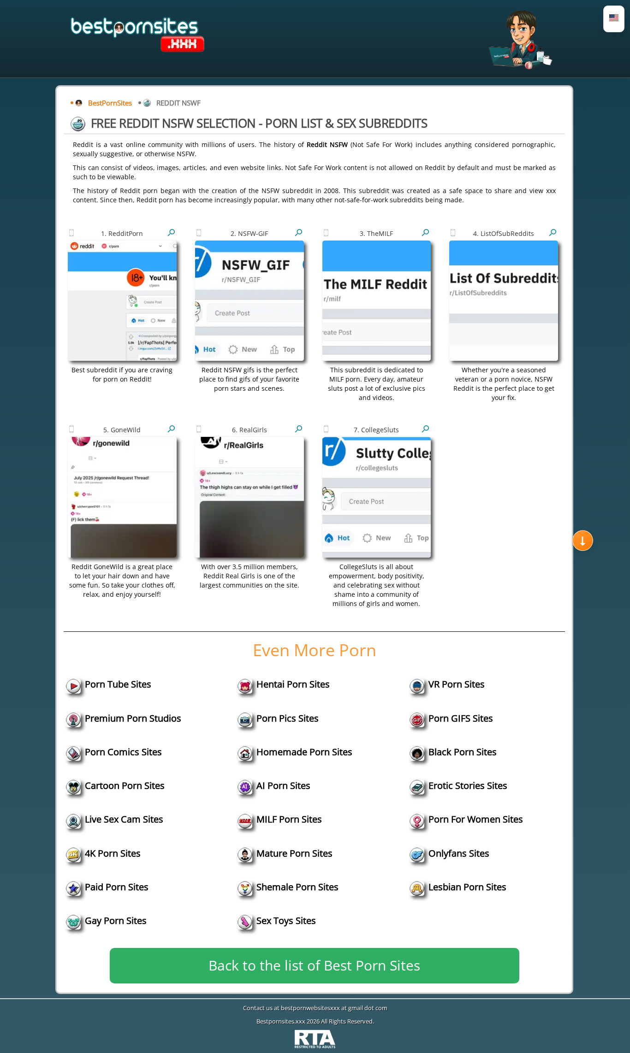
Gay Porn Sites (116, 920)
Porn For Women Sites (475, 819)
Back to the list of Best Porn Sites (314, 965)
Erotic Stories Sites (467, 785)
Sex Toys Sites (286, 920)
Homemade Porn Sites (304, 752)
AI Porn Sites (283, 785)
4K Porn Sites (113, 853)
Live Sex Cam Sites (124, 819)
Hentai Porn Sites (293, 684)
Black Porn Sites (462, 752)
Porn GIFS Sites (460, 718)
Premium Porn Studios (133, 718)
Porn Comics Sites (123, 752)
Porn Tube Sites (118, 684)
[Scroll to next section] (582, 540)
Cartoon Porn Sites (125, 785)
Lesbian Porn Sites (467, 887)
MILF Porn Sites (289, 819)
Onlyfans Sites (458, 853)
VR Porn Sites (456, 684)
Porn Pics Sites (287, 718)
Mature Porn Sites (294, 853)
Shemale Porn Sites (297, 887)
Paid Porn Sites (117, 887)
